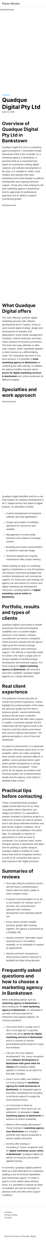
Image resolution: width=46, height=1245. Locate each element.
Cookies (8, 1212)
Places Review (11, 3)
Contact (8, 1218)
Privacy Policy (11, 1215)
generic (6, 95)
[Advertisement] (23, 49)
